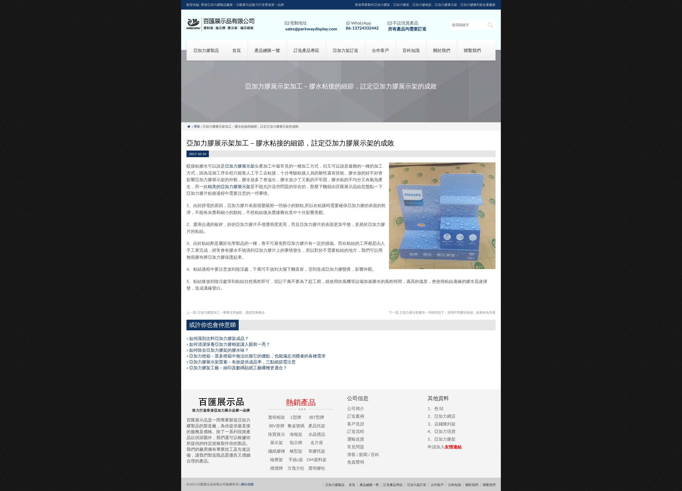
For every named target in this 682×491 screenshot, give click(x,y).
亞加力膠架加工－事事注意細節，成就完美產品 (225, 312)
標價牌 (276, 467)
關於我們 (441, 50)
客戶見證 (355, 423)
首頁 (236, 50)
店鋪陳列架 (445, 423)
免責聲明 (355, 461)
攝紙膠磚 (276, 450)
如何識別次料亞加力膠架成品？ (219, 338)
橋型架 (296, 450)
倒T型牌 (316, 417)
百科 (375, 454)
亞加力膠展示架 (240, 165)
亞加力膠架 (445, 438)
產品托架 (316, 425)
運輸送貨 (355, 438)
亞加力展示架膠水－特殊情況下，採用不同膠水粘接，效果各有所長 (442, 312)
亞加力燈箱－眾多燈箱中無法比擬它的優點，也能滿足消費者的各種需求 (257, 355)
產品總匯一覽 (267, 50)
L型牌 (296, 417)
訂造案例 (355, 416)
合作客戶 (380, 50)
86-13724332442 (362, 27)
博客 (197, 126)
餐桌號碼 (296, 425)
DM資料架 (317, 459)
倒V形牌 (277, 425)
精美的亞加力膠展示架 (229, 186)
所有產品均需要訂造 (407, 28)
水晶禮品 (316, 434)
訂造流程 (355, 431)
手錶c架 (296, 459)
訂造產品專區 (306, 50)
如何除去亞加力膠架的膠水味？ (219, 349)
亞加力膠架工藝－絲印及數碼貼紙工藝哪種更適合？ (238, 367)
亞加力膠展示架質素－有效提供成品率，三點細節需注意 (242, 361)
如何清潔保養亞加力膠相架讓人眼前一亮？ (229, 344)
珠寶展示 (276, 434)
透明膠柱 (316, 467)
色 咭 (439, 408)
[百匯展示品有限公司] (220, 29)
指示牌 (296, 442)
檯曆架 (276, 459)
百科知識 (411, 50)
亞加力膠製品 (206, 50)
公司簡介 (355, 408)
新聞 (363, 454)
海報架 (296, 434)
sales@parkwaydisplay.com (311, 28)
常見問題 (355, 446)
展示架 (276, 442)
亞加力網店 (445, 416)
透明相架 (276, 417)
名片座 (316, 442)
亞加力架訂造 (345, 50)
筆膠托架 (316, 450)
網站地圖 (247, 484)
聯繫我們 (472, 50)
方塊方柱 (296, 467)
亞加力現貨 (445, 431)
